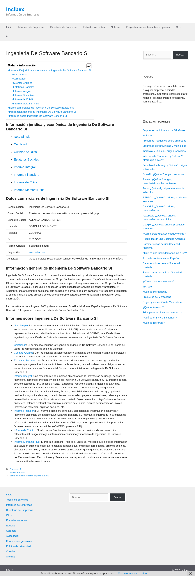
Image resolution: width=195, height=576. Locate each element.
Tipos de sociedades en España (161, 258)
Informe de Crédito (23, 99)
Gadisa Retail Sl (17, 472)
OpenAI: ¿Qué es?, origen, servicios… (165, 174)
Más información (127, 573)
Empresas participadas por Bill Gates (164, 130)
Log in (9, 569)
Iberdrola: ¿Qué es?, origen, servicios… (165, 151)
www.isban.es (37, 252)
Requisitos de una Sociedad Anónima (164, 238)
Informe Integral (22, 91)
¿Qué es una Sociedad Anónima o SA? (165, 253)
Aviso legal (12, 535)
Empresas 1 (15, 469)
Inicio (9, 27)
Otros (179, 27)
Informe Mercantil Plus (26, 103)
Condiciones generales (19, 541)
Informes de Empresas (31, 27)
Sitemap (10, 556)
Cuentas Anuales (22, 82)
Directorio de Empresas (63, 27)
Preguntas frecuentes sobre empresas (148, 27)
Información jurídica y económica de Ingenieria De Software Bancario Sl (50, 70)
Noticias (115, 27)
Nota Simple (20, 74)
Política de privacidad (18, 546)
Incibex (15, 9)
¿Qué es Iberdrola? (154, 322)
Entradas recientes (94, 27)
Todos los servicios (17, 499)
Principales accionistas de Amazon (162, 312)
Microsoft (148, 286)
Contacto (11, 530)
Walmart (147, 135)
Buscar (180, 54)
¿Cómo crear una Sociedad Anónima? (164, 233)
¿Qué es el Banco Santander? (160, 317)
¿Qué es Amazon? (153, 307)
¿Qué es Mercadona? (155, 291)
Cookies (10, 551)
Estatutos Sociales (23, 87)
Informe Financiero (23, 95)
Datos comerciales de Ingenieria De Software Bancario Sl (41, 107)
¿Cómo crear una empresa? (158, 281)
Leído (143, 573)
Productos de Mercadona (157, 297)
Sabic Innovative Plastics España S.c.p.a (29, 475)
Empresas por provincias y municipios (164, 145)
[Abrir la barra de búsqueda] (7, 36)
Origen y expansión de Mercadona (162, 302)
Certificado (19, 78)
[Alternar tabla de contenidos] (87, 65)
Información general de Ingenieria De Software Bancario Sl (42, 111)
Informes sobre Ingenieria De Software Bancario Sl (38, 115)
